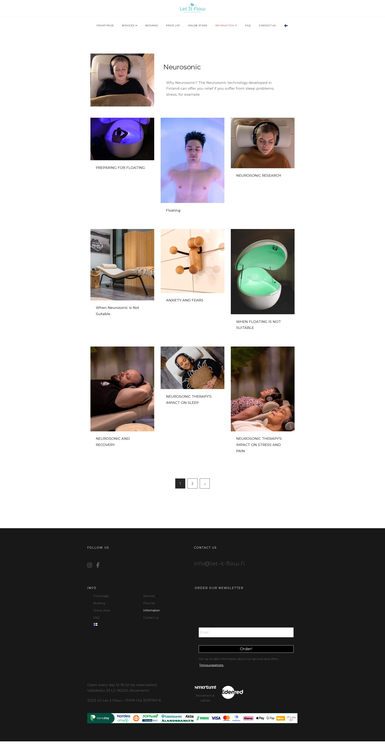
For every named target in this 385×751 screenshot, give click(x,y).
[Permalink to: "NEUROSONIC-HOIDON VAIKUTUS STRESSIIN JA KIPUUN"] (263, 389)
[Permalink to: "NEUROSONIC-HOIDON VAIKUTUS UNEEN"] (192, 368)
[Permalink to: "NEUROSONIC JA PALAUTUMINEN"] (122, 389)
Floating (173, 210)
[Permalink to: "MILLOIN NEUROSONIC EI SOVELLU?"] (122, 264)
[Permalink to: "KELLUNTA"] (192, 160)
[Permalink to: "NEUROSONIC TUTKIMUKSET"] (263, 143)
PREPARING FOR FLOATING (120, 167)
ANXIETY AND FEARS (184, 300)
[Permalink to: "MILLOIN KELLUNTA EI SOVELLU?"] (263, 271)
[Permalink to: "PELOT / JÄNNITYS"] (192, 261)
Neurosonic (182, 67)
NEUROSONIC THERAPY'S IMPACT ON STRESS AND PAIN (259, 444)
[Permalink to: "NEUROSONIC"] (122, 80)
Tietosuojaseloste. (211, 665)
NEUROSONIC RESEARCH (258, 175)
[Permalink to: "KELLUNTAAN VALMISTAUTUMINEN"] (122, 139)
